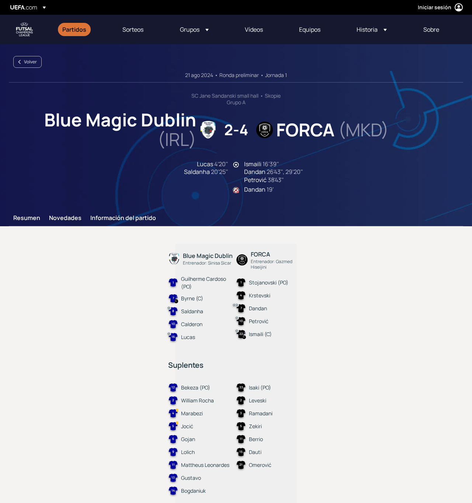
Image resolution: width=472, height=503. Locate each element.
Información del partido (123, 218)
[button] (194, 29)
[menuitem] (83, 29)
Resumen (26, 218)
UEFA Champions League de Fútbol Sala (24, 29)
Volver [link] (30, 62)
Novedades (65, 218)
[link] (74, 29)
